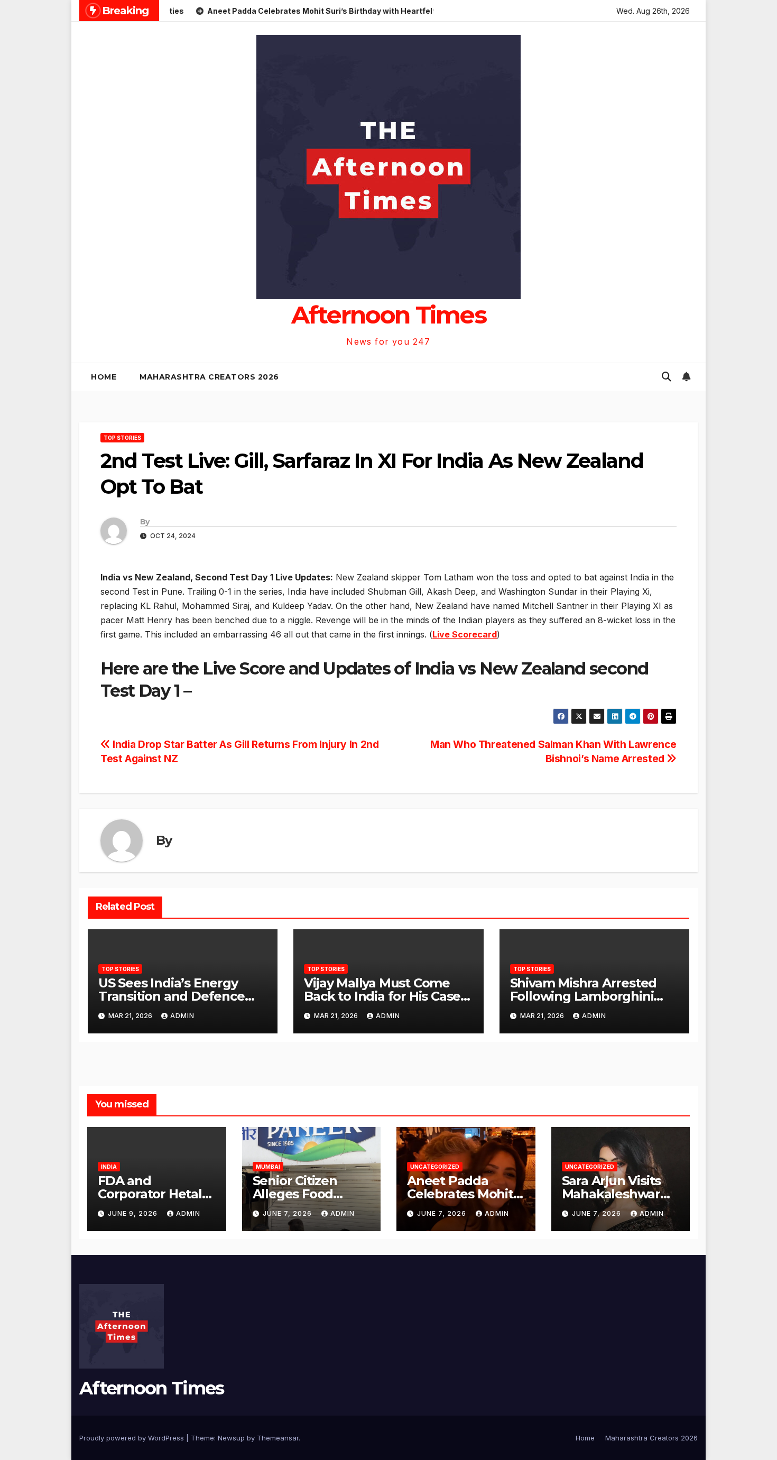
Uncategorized (434, 1166)
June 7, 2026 (288, 1213)
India (109, 1166)
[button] (666, 376)
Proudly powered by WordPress (132, 1438)
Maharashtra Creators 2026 (209, 377)
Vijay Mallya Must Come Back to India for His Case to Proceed (382, 996)
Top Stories (122, 438)
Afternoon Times (388, 315)
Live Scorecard (464, 634)
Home (103, 377)
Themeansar (278, 1438)
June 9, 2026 (134, 1213)
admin (182, 1016)
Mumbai (268, 1166)
